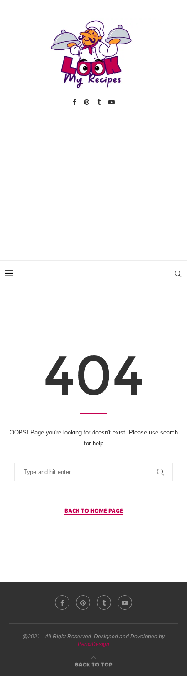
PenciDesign (93, 644)
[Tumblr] (99, 102)
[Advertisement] (93, 173)
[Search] (177, 274)
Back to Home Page (93, 510)
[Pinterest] (86, 102)
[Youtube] (111, 102)
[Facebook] (74, 102)
